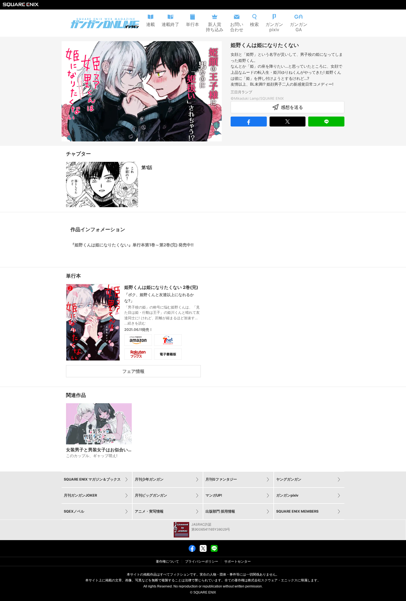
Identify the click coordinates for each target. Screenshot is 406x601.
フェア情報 (133, 371)
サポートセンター (237, 561)
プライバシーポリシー (201, 561)
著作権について (167, 561)
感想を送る (292, 107)
